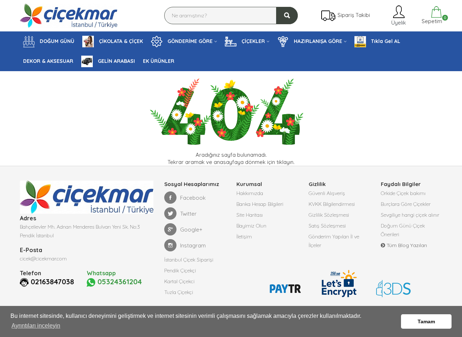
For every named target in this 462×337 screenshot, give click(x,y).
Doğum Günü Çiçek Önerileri (403, 230)
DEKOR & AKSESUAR (48, 61)
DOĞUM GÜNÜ (56, 41)
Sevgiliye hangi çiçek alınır (410, 215)
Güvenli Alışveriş (327, 193)
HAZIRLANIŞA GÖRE (317, 41)
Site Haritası (249, 215)
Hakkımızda (249, 193)
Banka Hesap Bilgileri (259, 204)
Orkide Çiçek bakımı (403, 193)
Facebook (193, 197)
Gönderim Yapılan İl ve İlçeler (334, 241)
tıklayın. (285, 162)
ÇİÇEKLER (252, 41)
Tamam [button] (426, 321)
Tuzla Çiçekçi (178, 292)
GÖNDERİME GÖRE (189, 41)
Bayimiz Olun (251, 225)
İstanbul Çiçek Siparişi (188, 259)
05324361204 (118, 281)
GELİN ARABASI (115, 61)
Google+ (191, 229)
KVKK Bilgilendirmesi (332, 204)
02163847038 (52, 281)
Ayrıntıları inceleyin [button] (36, 326)
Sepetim (431, 20)
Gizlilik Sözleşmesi (329, 215)
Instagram (193, 245)
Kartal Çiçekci (179, 281)
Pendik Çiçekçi (180, 270)
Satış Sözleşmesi (327, 225)
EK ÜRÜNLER (158, 61)
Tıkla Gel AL (385, 41)
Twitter (188, 213)
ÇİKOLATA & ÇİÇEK (120, 41)
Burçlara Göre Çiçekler (406, 204)
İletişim (244, 236)
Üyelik (398, 22)
